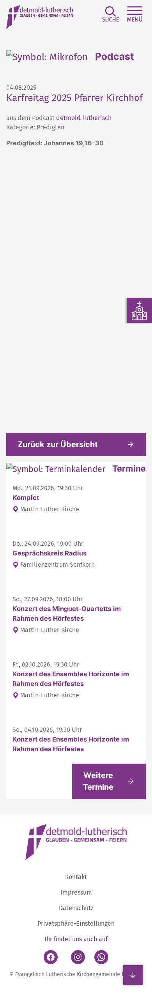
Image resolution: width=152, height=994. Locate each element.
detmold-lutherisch (83, 118)
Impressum (76, 892)
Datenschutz (76, 908)
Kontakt (76, 877)
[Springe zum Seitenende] (133, 975)
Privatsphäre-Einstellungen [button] (76, 923)
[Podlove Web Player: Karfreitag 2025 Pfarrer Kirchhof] (76, 285)
